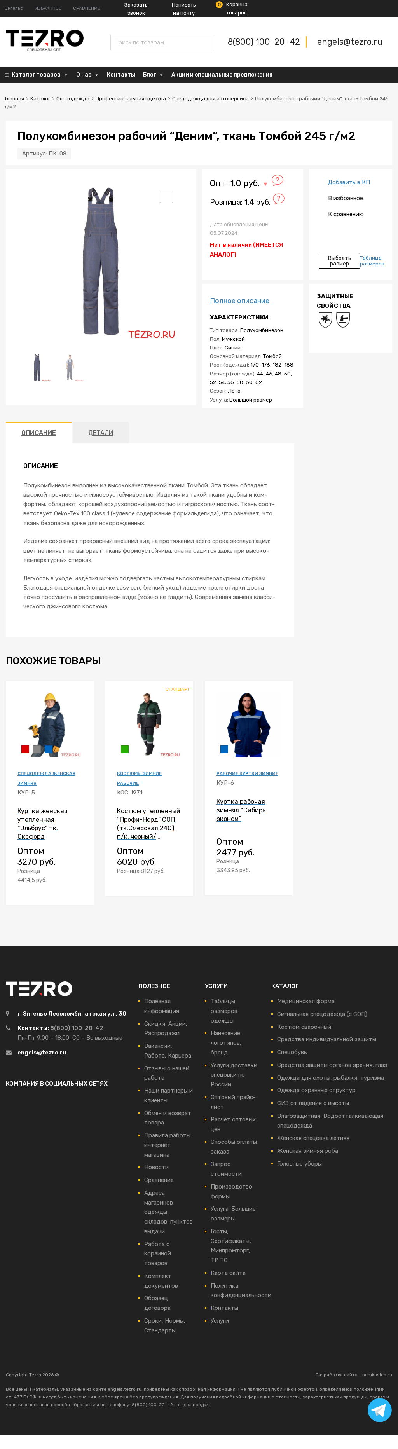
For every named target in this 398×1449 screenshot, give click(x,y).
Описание (38, 432)
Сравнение (159, 1180)
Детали (100, 432)
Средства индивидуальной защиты (326, 1039)
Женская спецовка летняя (313, 1138)
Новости (156, 1167)
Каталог (40, 98)
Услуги (220, 1320)
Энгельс (14, 8)
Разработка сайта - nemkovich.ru (354, 1374)
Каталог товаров (36, 75)
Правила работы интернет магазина (167, 1145)
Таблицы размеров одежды (224, 1011)
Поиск (118, 44)
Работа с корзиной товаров (157, 1254)
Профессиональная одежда (131, 98)
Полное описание (239, 301)
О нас (83, 75)
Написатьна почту (184, 9)
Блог (149, 75)
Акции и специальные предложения (221, 75)
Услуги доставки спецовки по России (234, 1075)
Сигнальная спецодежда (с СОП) (322, 1014)
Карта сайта (228, 1272)
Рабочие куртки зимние (247, 773)
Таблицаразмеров (372, 261)
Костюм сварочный (304, 1026)
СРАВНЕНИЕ (86, 8)
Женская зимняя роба (307, 1150)
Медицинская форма (306, 1001)
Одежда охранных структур (316, 1090)
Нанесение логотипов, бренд (226, 1043)
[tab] (39, 432)
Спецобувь (292, 1052)
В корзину (77, 890)
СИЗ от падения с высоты (313, 1103)
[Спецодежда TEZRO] (45, 49)
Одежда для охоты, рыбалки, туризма (330, 1077)
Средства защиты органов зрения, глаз (332, 1064)
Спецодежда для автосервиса (210, 98)
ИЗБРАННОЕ (48, 8)
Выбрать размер (339, 261)
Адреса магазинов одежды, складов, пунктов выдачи (168, 1212)
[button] (166, 196)
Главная (14, 98)
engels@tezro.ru (349, 42)
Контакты (121, 75)
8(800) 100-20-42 (265, 42)
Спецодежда (72, 98)
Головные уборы (299, 1163)
